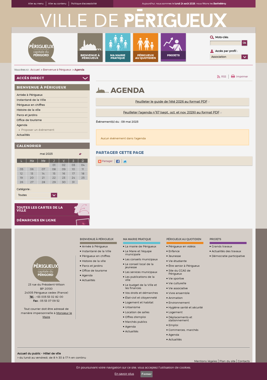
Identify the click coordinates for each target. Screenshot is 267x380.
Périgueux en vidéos (182, 246)
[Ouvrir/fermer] (52, 78)
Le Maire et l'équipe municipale (138, 252)
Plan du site (227, 361)
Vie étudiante (178, 261)
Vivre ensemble (179, 293)
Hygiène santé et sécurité (186, 307)
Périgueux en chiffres (96, 256)
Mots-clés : (222, 37)
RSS (223, 76)
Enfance (174, 251)
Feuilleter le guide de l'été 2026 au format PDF (171, 101)
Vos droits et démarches (141, 292)
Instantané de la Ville (96, 251)
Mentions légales (205, 361)
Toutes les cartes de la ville (40, 209)
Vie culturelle (177, 283)
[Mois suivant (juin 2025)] (79, 154)
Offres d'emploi (135, 317)
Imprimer (242, 76)
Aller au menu (36, 3)
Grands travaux (222, 246)
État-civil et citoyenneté (141, 297)
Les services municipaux (141, 272)
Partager (106, 161)
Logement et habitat (139, 302)
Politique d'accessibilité (84, 3)
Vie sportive (176, 278)
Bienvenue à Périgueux (96, 239)
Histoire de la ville (94, 261)
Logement (176, 312)
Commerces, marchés (183, 329)
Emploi (173, 325)
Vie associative (178, 288)
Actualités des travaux (226, 251)
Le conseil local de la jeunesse (139, 265)
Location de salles (137, 312)
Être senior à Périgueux (184, 265)
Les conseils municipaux (141, 259)
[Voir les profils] (244, 57)
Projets (215, 239)
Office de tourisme (94, 270)
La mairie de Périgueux (140, 246)
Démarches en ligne (36, 220)
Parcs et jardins (92, 265)
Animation (176, 297)
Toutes (22, 195)
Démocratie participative (228, 256)
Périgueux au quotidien (183, 239)
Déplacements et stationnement (180, 318)
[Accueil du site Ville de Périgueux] (133, 17)
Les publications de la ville (140, 278)
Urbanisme (132, 307)
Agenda (87, 275)
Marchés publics (136, 321)
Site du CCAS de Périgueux (179, 272)
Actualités (88, 280)
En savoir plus (124, 373)
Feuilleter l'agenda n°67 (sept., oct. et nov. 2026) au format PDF (171, 112)
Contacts (244, 361)
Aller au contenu (57, 3)
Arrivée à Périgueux (95, 246)
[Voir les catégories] (54, 195)
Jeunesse (175, 256)
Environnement (179, 302)
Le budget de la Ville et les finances (141, 286)
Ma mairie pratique (137, 239)
